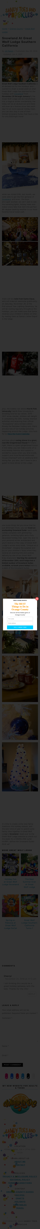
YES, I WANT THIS (20, 627)
